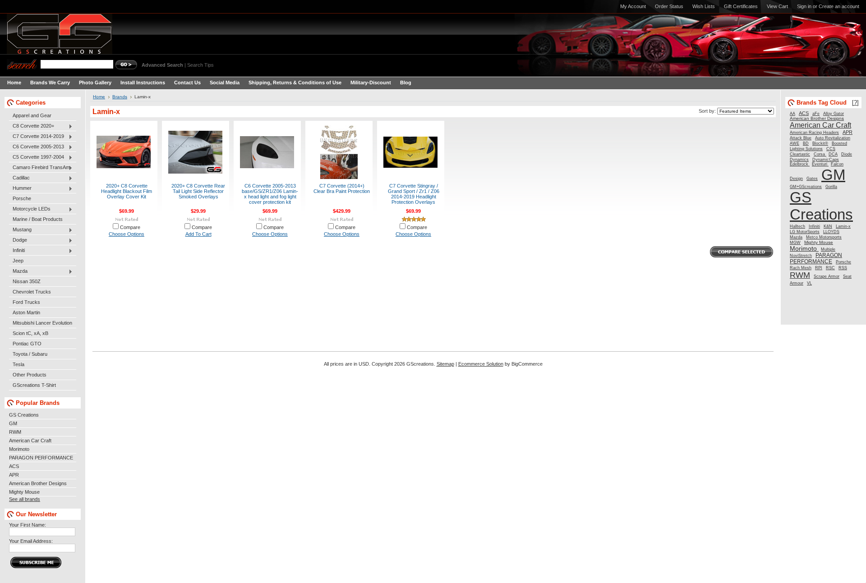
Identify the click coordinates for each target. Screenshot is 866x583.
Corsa (820, 154)
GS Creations (24, 415)
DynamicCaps (825, 159)
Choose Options (126, 234)
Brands (119, 96)
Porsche (22, 198)
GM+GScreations (806, 186)
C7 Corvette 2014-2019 (36, 136)
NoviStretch (801, 255)
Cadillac (19, 178)
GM (13, 423)
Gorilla (831, 186)
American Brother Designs (38, 483)
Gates (812, 178)
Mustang (20, 230)
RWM (15, 432)
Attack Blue (800, 138)
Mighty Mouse (24, 492)
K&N (828, 226)
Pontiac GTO (27, 343)
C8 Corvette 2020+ (31, 126)
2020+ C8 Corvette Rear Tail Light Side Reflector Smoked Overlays (198, 191)
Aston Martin (26, 312)
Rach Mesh (800, 268)
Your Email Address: (31, 541)
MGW (795, 242)
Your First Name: (27, 525)
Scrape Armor (826, 276)
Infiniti (17, 251)
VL (809, 283)
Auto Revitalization (832, 138)
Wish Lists (703, 6)
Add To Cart (198, 234)
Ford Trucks (26, 302)
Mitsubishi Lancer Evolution (42, 323)
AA (792, 113)
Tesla (18, 364)
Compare (130, 227)
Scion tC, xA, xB (30, 333)
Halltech (797, 226)
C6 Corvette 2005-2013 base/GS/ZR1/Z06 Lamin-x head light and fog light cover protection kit (270, 194)
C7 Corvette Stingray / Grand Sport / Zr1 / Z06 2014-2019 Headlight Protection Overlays (413, 194)
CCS (830, 149)
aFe (816, 113)
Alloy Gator (833, 113)
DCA (833, 154)
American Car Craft (30, 440)
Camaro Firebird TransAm (39, 168)
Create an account (839, 6)
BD (806, 143)
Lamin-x (843, 226)
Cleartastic (800, 154)
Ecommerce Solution (480, 364)
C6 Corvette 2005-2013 (36, 147)
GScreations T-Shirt (34, 385)
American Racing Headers (814, 132)
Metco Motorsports (824, 237)
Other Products (29, 374)
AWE (794, 143)
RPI (818, 268)
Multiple (828, 249)
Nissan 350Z (27, 281)
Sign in (804, 6)
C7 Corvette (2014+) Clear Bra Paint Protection (341, 188)
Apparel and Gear (32, 115)
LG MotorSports (805, 232)
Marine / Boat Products (38, 219)
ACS (14, 466)
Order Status (669, 6)
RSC (830, 268)
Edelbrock (800, 164)
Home (99, 96)
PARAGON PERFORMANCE (41, 457)
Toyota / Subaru (30, 354)
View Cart (777, 6)
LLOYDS (831, 231)
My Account (633, 6)
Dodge (18, 240)
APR (14, 474)
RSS (842, 268)
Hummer (20, 188)
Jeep (18, 260)
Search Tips (200, 65)
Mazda (18, 271)
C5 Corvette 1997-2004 (36, 157)
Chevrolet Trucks (32, 291)
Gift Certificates (741, 6)
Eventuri (820, 164)
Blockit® (820, 143)
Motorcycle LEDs (30, 209)
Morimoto (19, 449)
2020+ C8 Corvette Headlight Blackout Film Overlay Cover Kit (126, 191)
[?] (855, 102)
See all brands (24, 499)
